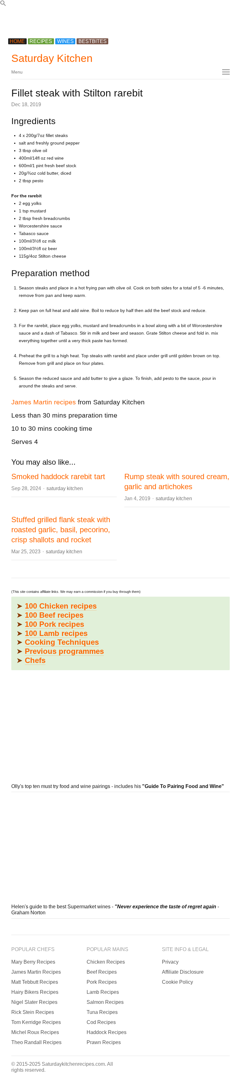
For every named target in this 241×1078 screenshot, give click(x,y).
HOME (17, 41)
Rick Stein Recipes (32, 1012)
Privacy (170, 962)
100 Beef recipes (54, 615)
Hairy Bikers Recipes (34, 992)
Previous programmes (64, 651)
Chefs (35, 660)
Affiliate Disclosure (183, 972)
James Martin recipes (43, 402)
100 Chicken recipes (61, 606)
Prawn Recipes (104, 1042)
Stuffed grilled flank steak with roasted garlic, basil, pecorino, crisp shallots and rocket (60, 529)
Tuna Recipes (102, 1012)
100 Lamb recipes (56, 633)
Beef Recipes (102, 972)
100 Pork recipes (54, 624)
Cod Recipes (101, 1022)
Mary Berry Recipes (33, 962)
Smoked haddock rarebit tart (58, 476)
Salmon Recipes (105, 1002)
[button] (3, 4)
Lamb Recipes (103, 992)
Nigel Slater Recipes (34, 1002)
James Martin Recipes (36, 972)
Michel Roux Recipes (35, 1032)
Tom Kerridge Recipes (36, 1022)
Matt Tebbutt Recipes (34, 982)
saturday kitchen (64, 488)
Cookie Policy (177, 982)
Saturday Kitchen (52, 58)
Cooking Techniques (62, 642)
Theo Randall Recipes (36, 1042)
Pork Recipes (102, 982)
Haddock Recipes (106, 1032)
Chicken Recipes (106, 962)
